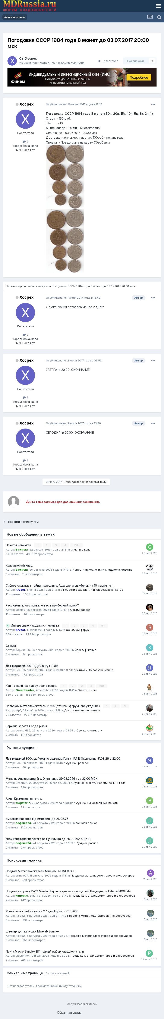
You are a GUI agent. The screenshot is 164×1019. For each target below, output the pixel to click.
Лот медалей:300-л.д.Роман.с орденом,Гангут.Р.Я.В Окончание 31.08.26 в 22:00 (63, 758)
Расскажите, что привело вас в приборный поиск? (42, 605)
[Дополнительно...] (153, 104)
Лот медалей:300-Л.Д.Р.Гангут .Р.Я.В (32, 666)
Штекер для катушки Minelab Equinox (32, 931)
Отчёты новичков (19, 545)
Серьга (11, 646)
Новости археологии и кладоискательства (103, 569)
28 (101, 685)
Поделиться (109, 61)
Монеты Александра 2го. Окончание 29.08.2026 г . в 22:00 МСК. (52, 778)
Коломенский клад (19, 565)
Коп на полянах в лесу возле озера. (32, 685)
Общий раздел (80, 609)
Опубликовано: (74, 104)
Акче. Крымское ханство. (24, 798)
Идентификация (85, 650)
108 (76, 545)
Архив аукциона (73, 63)
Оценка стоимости (89, 730)
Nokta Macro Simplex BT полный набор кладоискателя (45, 951)
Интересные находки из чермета (35, 625)
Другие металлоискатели (82, 710)
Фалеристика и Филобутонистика (89, 670)
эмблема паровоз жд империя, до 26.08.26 (37, 819)
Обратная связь (69, 1012)
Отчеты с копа (81, 549)
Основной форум (77, 629)
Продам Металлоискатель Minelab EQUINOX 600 (41, 871)
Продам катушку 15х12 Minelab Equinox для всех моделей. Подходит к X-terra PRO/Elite (68, 891)
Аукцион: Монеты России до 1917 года (99, 782)
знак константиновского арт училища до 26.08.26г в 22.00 (48, 839)
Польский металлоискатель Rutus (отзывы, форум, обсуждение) (53, 706)
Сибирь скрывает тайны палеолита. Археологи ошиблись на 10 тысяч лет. (59, 585)
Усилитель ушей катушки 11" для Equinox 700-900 (42, 911)
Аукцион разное (77, 763)
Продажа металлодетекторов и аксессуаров (102, 875)
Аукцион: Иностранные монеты (97, 803)
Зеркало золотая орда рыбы (26, 726)
